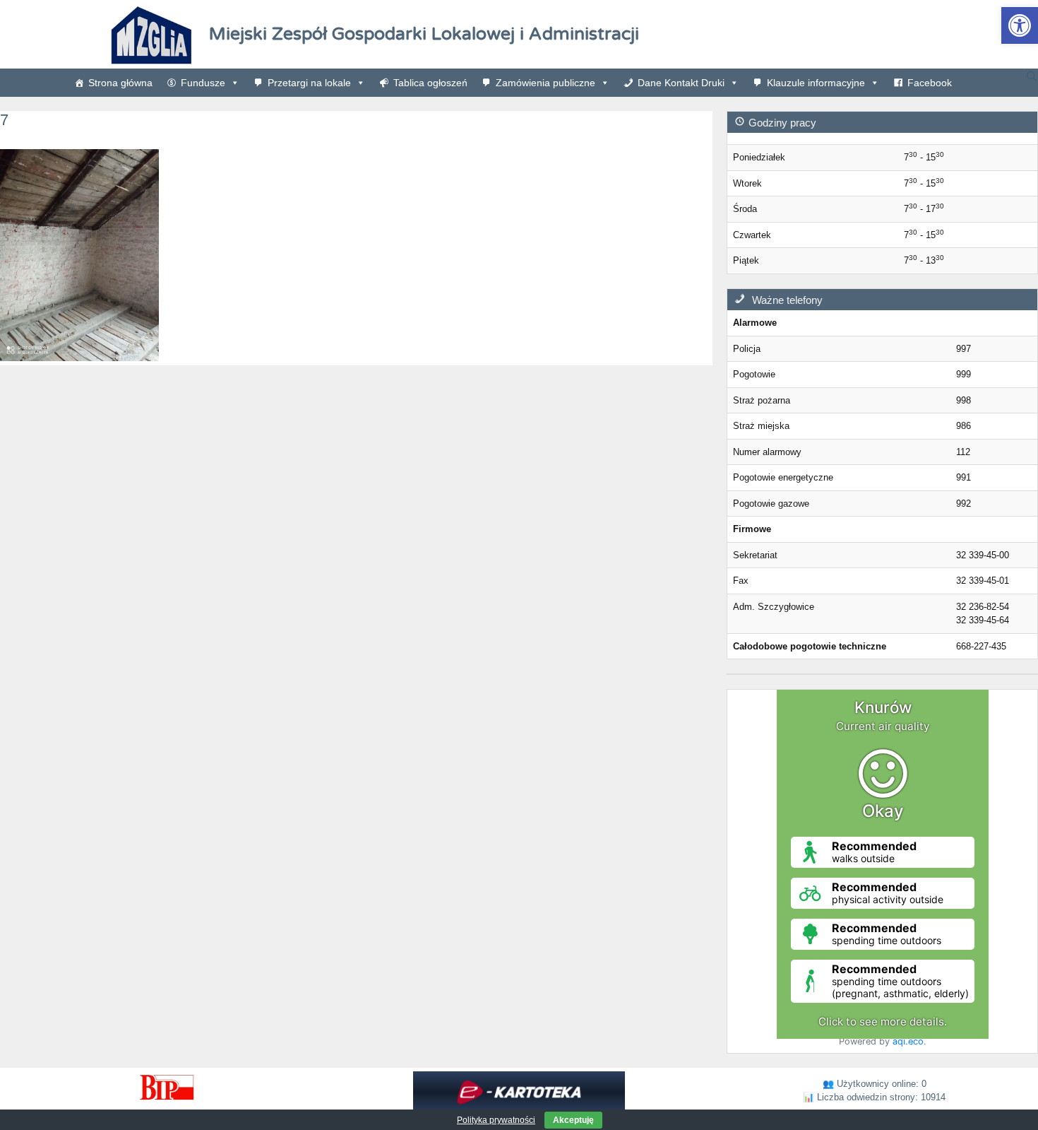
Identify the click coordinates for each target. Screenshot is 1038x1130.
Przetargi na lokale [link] (309, 82)
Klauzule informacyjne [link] (816, 82)
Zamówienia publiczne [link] (545, 82)
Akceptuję (573, 1120)
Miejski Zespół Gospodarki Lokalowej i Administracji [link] (424, 34)
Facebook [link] (929, 82)
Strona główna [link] (120, 82)
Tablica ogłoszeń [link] (430, 82)
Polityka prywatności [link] (496, 1120)
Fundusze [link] (203, 82)
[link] (1019, 25)
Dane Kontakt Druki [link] (681, 82)
